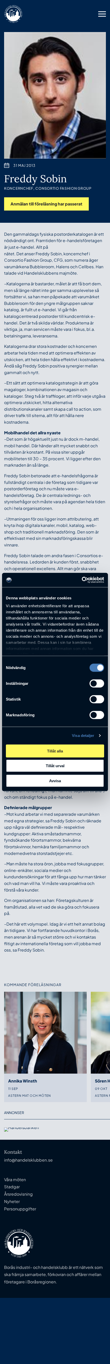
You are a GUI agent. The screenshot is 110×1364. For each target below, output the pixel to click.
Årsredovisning (18, 1194)
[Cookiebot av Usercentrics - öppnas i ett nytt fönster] (81, 580)
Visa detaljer (83, 735)
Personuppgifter (20, 1208)
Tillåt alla (55, 751)
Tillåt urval (55, 766)
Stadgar (12, 1186)
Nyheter (12, 1201)
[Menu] (102, 14)
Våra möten (15, 1179)
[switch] (97, 683)
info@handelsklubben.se (28, 1160)
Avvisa (55, 780)
